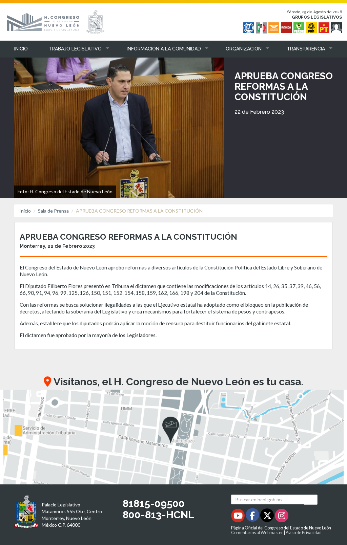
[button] (74, 49)
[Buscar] (311, 499)
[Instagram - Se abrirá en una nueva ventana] (281, 517)
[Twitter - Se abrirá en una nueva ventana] (267, 517)
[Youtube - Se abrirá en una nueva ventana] (238, 517)
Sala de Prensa (53, 211)
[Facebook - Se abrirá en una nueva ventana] (253, 517)
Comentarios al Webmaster (257, 532)
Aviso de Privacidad (304, 532)
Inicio (25, 211)
